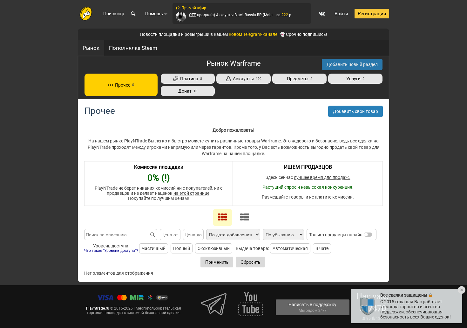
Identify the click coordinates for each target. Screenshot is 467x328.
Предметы (299, 78)
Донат (187, 91)
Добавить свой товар (355, 111)
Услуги (355, 78)
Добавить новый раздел (352, 64)
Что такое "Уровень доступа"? (111, 250)
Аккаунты (246, 78)
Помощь (154, 13)
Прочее (123, 85)
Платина (190, 78)
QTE (192, 15)
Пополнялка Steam (133, 48)
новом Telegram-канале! (254, 34)
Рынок (91, 48)
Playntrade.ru (97, 308)
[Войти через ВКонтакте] (322, 13)
